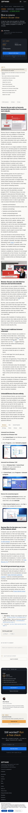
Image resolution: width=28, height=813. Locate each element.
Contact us (3, 799)
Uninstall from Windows (7, 80)
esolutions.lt (8, 769)
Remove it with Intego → (14, 53)
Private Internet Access (19, 591)
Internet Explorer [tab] (16, 424)
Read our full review (14, 691)
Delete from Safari (6, 94)
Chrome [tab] (15, 428)
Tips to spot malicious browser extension (10, 76)
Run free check (14, 748)
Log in (25, 1)
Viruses (2, 776)
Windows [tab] (4, 424)
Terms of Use (4, 790)
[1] (19, 299)
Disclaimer (3, 795)
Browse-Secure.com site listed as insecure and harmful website (13, 73)
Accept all (4, 810)
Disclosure (3, 797)
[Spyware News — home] (5, 1)
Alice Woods (6, 30)
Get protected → (14, 687)
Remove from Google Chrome (8, 92)
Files (2, 781)
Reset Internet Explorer (7, 84)
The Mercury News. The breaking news (16, 617)
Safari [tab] (20, 428)
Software (3, 778)
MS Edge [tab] (4, 428)
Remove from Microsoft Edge (8, 86)
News (2, 783)
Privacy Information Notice (6, 792)
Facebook (3, 771)
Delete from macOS (6, 82)
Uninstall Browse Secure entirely (8, 78)
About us (3, 788)
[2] (18, 338)
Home (2, 6)
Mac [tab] (10, 424)
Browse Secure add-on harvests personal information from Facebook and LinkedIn (13, 70)
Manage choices (18, 810)
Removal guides (8, 6)
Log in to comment (14, 659)
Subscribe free (14, 721)
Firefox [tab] (9, 428)
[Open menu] (20, 1)
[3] (13, 340)
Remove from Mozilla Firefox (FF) (9, 90)
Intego (12, 242)
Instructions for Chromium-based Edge (10, 88)
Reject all (10, 810)
